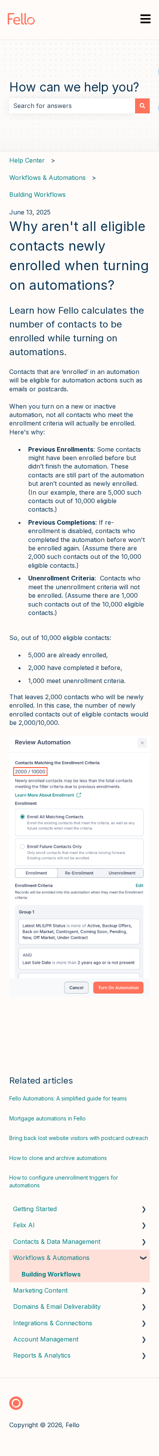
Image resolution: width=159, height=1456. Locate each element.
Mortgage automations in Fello (47, 1118)
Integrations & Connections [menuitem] (52, 1323)
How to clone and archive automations (58, 1158)
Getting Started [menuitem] (35, 1209)
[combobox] (72, 105)
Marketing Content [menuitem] (40, 1290)
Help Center (27, 160)
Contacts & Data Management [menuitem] (56, 1241)
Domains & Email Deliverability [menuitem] (57, 1306)
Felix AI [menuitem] (24, 1225)
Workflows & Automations (47, 177)
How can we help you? (74, 87)
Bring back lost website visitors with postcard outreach (78, 1138)
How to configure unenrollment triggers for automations (63, 1181)
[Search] (142, 105)
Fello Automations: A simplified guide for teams (68, 1098)
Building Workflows (37, 194)
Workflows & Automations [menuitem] (51, 1258)
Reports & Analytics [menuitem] (42, 1355)
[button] (143, 1209)
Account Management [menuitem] (45, 1339)
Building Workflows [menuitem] (51, 1274)
